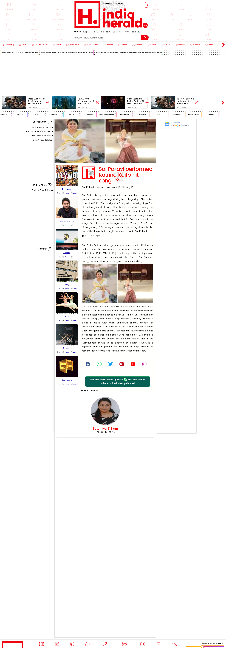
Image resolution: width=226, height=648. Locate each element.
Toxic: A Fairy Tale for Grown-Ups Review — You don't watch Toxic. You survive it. (37, 101)
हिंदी (93, 32)
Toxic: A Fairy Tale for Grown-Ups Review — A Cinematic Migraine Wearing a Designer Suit (124, 52)
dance (114, 215)
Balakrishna (119, 114)
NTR (31, 114)
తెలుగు (77, 32)
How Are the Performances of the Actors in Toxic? (86, 101)
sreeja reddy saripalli (101, 114)
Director (49, 114)
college (130, 199)
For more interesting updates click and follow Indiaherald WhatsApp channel (117, 381)
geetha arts (99, 330)
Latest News (40, 122)
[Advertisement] (113, 75)
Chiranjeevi (136, 114)
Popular (42, 249)
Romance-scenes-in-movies (212, 643)
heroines (86, 211)
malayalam (107, 310)
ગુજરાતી (100, 32)
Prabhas (205, 114)
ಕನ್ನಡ (108, 32)
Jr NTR (66, 114)
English (86, 32)
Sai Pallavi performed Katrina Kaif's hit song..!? (125, 175)
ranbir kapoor (127, 350)
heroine (86, 310)
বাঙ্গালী (127, 32)
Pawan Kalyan (188, 114)
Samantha (171, 114)
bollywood (88, 338)
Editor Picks (40, 186)
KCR (153, 114)
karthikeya (88, 326)
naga (112, 322)
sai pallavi (112, 207)
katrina (111, 187)
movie (97, 322)
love (133, 330)
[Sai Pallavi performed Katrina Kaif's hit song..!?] (105, 162)
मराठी (121, 32)
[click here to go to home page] (111, 27)
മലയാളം (136, 32)
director (113, 326)
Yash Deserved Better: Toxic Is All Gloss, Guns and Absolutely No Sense (61, 52)
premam (138, 310)
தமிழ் (114, 32)
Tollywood (14, 114)
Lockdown (83, 114)
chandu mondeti (139, 322)
